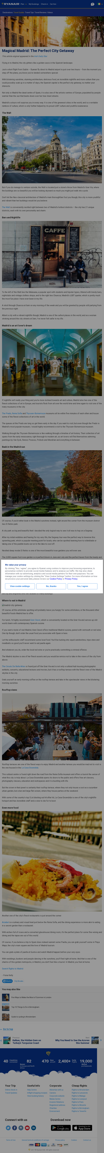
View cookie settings (20, 586)
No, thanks (51, 586)
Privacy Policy (71, 579)
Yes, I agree (82, 586)
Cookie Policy (56, 579)
